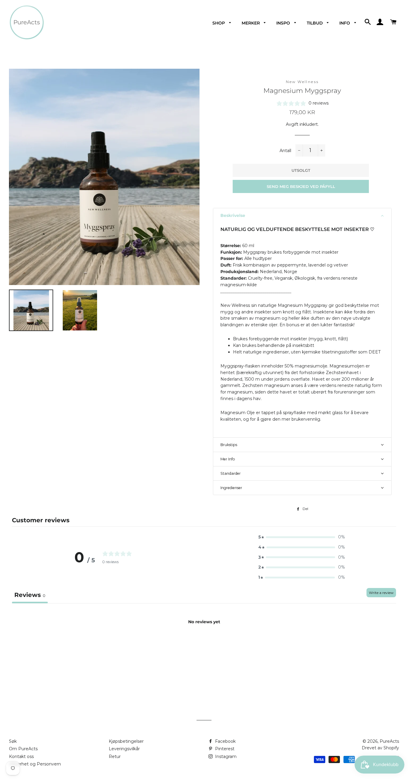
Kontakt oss (21, 756)
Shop (219, 23)
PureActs (389, 741)
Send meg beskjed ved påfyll (301, 186)
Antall (285, 150)
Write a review (381, 592)
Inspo (283, 23)
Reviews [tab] (29, 594)
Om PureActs (23, 748)
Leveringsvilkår (124, 748)
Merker (251, 23)
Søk (13, 741)
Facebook (225, 741)
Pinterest (224, 748)
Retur (115, 756)
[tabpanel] (204, 647)
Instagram (225, 756)
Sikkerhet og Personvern (35, 764)
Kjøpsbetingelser (126, 741)
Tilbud (315, 23)
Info (345, 23)
